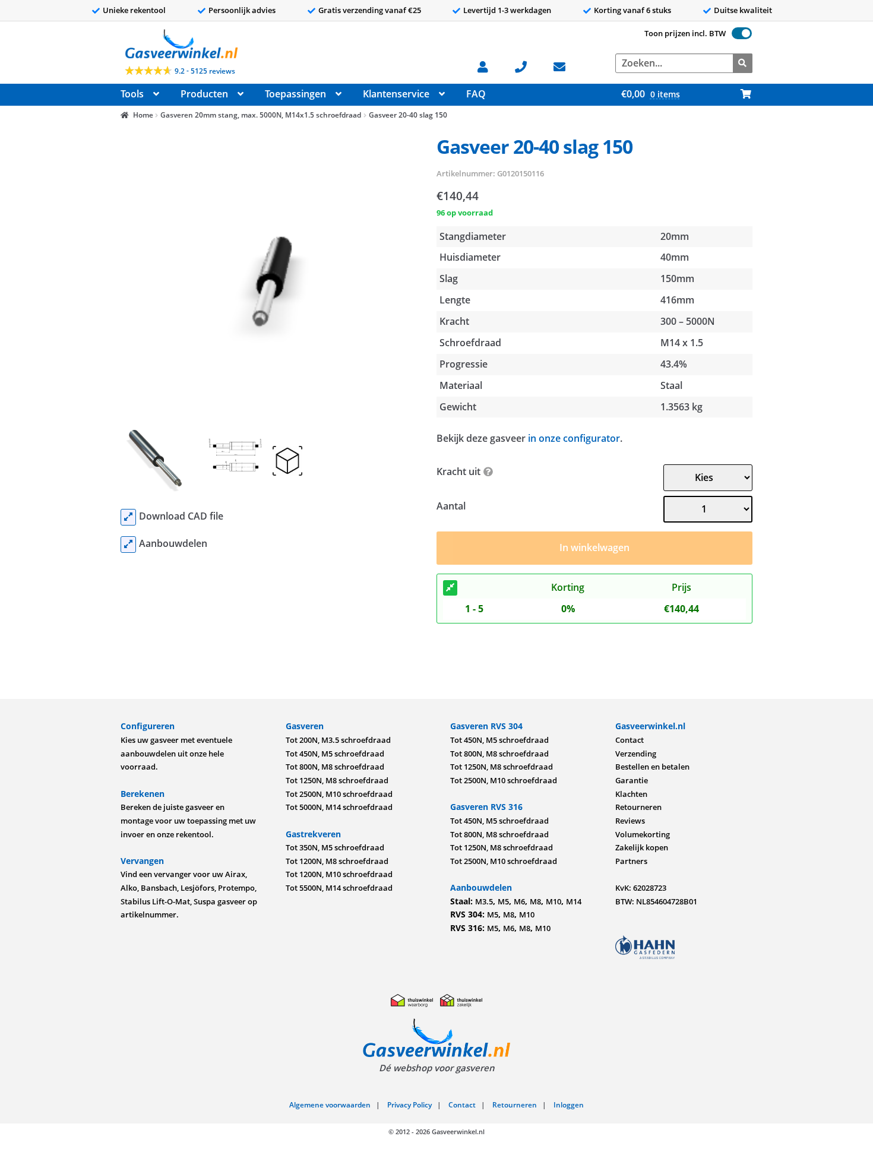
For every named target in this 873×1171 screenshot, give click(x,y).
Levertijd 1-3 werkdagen (507, 10)
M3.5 (484, 901)
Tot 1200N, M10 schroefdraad (339, 874)
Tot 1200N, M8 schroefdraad (337, 861)
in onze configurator (574, 438)
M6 (519, 901)
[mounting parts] (128, 544)
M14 (573, 901)
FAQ (476, 93)
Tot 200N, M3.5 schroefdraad (338, 740)
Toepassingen (295, 93)
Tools (132, 93)
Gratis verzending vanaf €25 (369, 10)
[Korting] (450, 588)
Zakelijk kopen (641, 847)
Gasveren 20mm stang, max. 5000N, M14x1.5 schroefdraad (260, 115)
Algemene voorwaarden (330, 1105)
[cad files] (128, 517)
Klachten (631, 794)
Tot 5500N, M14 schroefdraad (339, 887)
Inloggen (568, 1105)
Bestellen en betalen (652, 766)
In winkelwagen (594, 547)
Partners (631, 861)
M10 (553, 901)
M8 (535, 901)
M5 (503, 901)
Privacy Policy (409, 1105)
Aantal (451, 505)
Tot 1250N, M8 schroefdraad (337, 780)
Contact (629, 740)
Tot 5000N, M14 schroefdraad (339, 807)
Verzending (635, 753)
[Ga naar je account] (489, 65)
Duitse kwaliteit (743, 10)
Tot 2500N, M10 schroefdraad (339, 794)
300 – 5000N (687, 321)
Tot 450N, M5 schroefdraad (335, 753)
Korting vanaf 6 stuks (632, 10)
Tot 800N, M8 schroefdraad (335, 766)
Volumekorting (642, 834)
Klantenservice (396, 93)
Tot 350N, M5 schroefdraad (335, 847)
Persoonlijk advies (242, 10)
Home (143, 115)
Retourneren (638, 807)
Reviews (630, 820)
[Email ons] (566, 65)
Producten (204, 93)
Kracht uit (458, 471)
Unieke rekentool (134, 10)
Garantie (631, 780)
